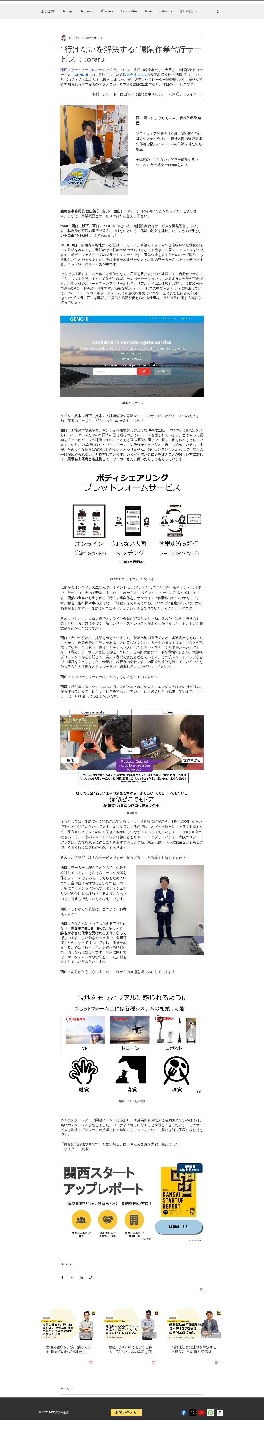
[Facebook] (184, 1412)
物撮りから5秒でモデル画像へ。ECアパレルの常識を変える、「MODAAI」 (132, 1349)
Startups (67, 11)
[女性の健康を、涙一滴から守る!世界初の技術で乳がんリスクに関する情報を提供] (69, 1324)
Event (148, 11)
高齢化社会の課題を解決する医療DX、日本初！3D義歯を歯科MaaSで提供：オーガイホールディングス (194, 1349)
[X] (192, 1412)
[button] (218, 11)
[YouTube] (201, 1412)
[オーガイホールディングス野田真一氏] (195, 1324)
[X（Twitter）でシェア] (72, 1277)
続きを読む (186, 11)
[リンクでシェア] (91, 1277)
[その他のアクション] (201, 38)
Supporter (87, 11)
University (165, 11)
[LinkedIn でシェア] (81, 1277)
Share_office (129, 11)
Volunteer (107, 11)
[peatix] (210, 1412)
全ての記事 (48, 11)
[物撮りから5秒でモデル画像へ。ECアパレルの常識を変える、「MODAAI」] (132, 1324)
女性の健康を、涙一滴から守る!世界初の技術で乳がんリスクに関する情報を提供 (68, 1349)
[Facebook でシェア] (62, 1277)
